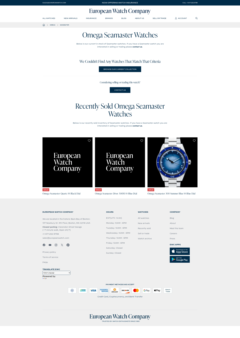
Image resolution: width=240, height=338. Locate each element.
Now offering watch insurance (120, 3)
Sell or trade (143, 233)
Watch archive (145, 239)
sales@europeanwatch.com (54, 2)
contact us (137, 47)
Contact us (120, 90)
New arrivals (144, 223)
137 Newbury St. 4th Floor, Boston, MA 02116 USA (66, 223)
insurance (91, 18)
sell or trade (159, 18)
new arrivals (70, 18)
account (182, 18)
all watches (48, 18)
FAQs (45, 262)
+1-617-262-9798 (50, 234)
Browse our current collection (120, 69)
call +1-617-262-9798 (190, 2)
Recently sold (144, 228)
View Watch (67, 162)
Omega (52, 25)
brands (109, 18)
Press (172, 239)
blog (123, 18)
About (173, 223)
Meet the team (177, 228)
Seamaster (64, 25)
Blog (172, 218)
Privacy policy (49, 252)
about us (139, 18)
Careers (173, 233)
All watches (143, 218)
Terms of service (50, 257)
